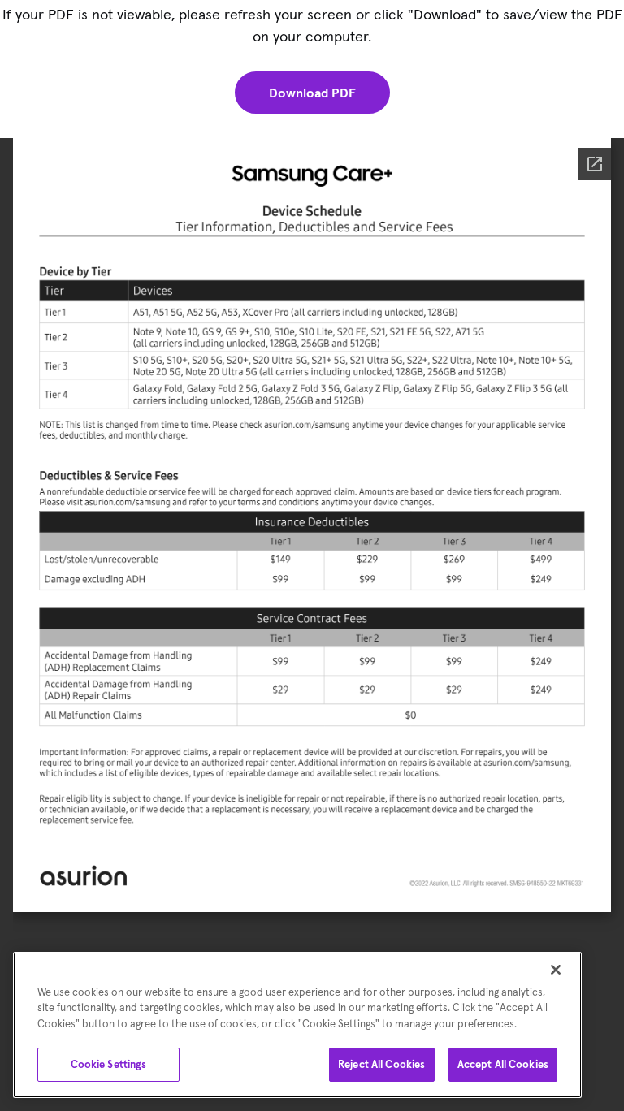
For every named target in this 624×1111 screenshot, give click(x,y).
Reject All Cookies (381, 1064)
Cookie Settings (109, 1064)
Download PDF (312, 92)
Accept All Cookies (502, 1064)
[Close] (556, 970)
